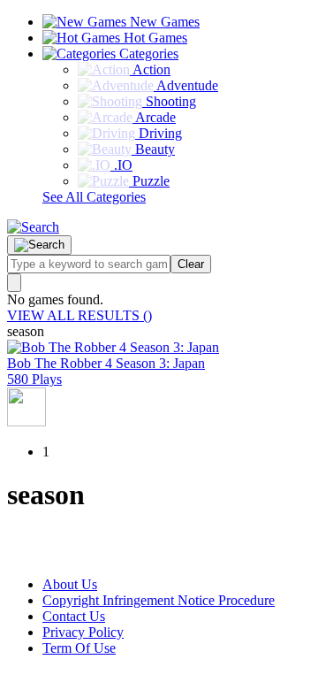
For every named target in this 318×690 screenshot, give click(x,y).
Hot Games (153, 37)
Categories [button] (147, 53)
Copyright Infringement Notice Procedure (158, 600)
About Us (69, 584)
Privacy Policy (83, 632)
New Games (163, 21)
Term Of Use (79, 648)
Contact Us (73, 616)
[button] (33, 226)
